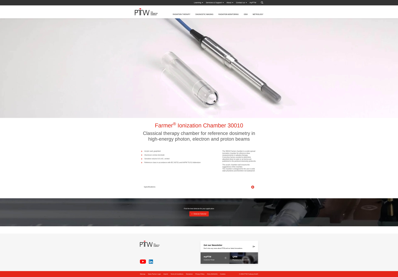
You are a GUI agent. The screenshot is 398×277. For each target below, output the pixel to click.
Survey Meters (224, 7)
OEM (246, 14)
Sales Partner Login (154, 274)
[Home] (146, 11)
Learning (197, 3)
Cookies (222, 274)
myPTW (253, 3)
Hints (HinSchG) (212, 274)
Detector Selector (200, 214)
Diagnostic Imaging (204, 14)
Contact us (240, 3)
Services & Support (214, 3)
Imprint (165, 274)
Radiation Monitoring (228, 14)
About (228, 3)
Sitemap (142, 274)
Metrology (258, 14)
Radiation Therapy (181, 14)
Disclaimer (189, 274)
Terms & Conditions (177, 274)
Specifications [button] (149, 187)
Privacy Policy (199, 274)
